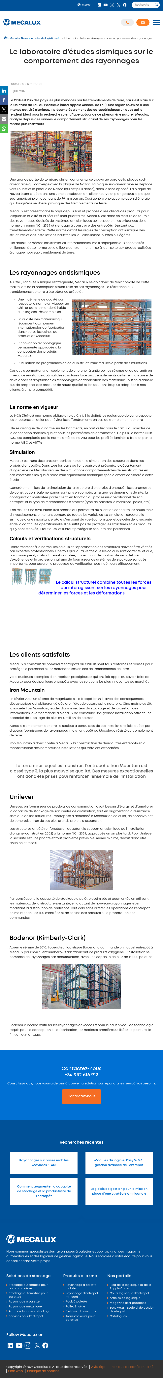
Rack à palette (76, 1301)
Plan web (15, 1371)
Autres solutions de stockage (29, 1311)
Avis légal (98, 1367)
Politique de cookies (43, 1371)
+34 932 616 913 (81, 1075)
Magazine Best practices (128, 1303)
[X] (4, 109)
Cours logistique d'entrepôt (129, 1293)
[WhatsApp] (4, 128)
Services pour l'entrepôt (26, 1316)
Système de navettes (81, 1311)
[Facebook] (4, 100)
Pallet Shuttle (75, 1306)
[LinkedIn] (4, 90)
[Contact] (142, 22)
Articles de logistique (125, 1298)
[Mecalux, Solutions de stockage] (22, 25)
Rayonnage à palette (24, 1301)
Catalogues (118, 1316)
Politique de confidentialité (132, 1367)
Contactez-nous (81, 1096)
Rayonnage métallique (25, 1306)
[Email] (4, 119)
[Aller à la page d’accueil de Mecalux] (5, 38)
